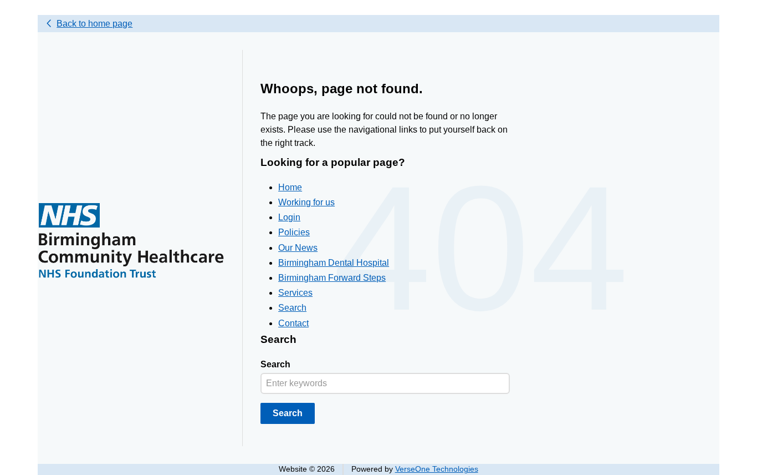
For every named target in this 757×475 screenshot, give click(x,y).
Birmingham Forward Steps (332, 277)
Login (289, 217)
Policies (294, 232)
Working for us (306, 202)
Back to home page (94, 23)
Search (292, 307)
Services (295, 292)
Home (290, 187)
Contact (293, 323)
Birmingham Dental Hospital (333, 262)
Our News (298, 247)
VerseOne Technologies (436, 469)
